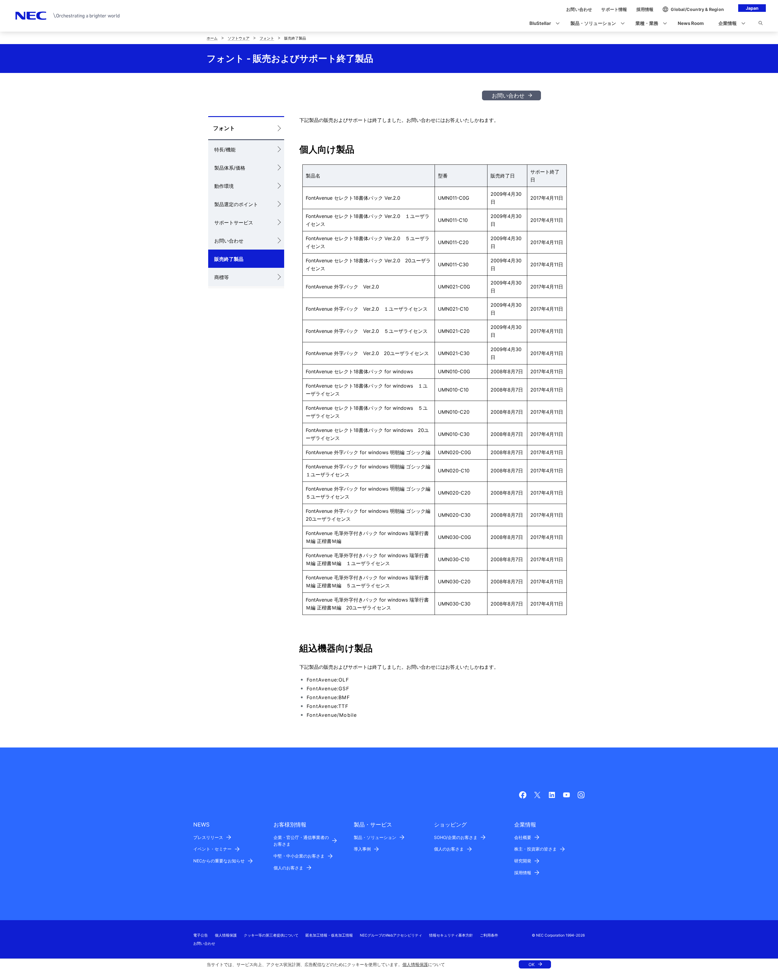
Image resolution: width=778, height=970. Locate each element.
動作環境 (224, 186)
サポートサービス (233, 222)
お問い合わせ (508, 95)
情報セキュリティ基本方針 (451, 935)
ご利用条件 (489, 935)
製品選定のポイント (236, 204)
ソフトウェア (239, 38)
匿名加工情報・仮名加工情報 (329, 935)
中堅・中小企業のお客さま (299, 855)
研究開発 (522, 860)
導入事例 (362, 848)
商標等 (221, 277)
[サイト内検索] (760, 24)
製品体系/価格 (229, 168)
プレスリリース (208, 837)
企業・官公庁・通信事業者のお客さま (301, 841)
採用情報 (522, 872)
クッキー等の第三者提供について (271, 935)
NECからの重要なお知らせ (219, 860)
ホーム (212, 38)
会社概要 (522, 837)
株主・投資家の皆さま (535, 848)
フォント (267, 38)
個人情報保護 (415, 964)
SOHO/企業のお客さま (455, 837)
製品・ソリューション (375, 837)
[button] (542, 24)
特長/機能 (225, 150)
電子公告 (200, 935)
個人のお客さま (288, 867)
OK (531, 964)
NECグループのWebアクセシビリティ (391, 935)
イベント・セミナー (212, 848)
